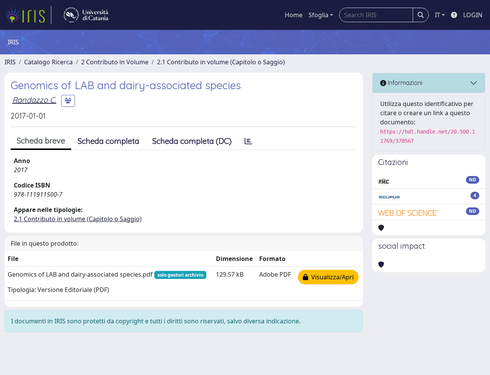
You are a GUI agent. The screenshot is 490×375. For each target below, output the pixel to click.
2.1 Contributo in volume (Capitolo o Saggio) (221, 62)
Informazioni (404, 82)
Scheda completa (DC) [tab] (192, 141)
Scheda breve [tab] (41, 140)
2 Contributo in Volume (115, 62)
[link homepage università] (85, 15)
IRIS (10, 62)
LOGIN (472, 15)
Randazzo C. (34, 99)
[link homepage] (28, 15)
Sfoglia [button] (318, 15)
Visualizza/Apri (331, 277)
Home (293, 15)
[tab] (248, 141)
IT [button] (437, 15)
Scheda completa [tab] (108, 141)
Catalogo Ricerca (48, 62)
